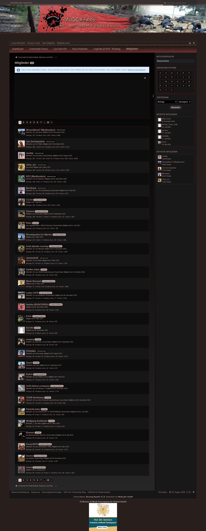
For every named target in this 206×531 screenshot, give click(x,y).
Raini (29, 223)
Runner (30, 432)
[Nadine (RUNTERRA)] (21, 306)
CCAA (29, 200)
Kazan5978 (32, 444)
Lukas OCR (32, 293)
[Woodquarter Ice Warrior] (21, 237)
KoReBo (165, 136)
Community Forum (38, 49)
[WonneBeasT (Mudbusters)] (21, 132)
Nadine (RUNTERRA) (37, 304)
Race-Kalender (80, 49)
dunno (29, 456)
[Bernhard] (21, 190)
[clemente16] (21, 260)
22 (48, 122)
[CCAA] (21, 202)
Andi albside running (37, 246)
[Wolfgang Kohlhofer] (21, 423)
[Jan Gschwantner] (21, 143)
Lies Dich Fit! (60, 49)
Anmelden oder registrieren (21, 3)
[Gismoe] (21, 213)
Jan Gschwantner (35, 141)
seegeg (30, 339)
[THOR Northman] (21, 400)
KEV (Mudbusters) (36, 176)
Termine (38, 147)
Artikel (48, 158)
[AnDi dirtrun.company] (21, 388)
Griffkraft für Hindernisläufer (99, 492)
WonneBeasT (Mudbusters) (40, 130)
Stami (29, 363)
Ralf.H (29, 374)
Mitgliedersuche (165, 57)
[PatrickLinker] (21, 411)
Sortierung (163, 97)
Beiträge (29, 135)
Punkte (53, 135)
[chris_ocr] (21, 167)
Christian (31, 351)
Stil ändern (162, 492)
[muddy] (21, 155)
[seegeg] (21, 341)
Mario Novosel (33, 281)
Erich (29, 316)
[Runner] (21, 435)
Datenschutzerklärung (20, 492)
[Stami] (21, 365)
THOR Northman (35, 397)
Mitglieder (132, 48)
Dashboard (17, 49)
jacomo (165, 130)
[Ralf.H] (21, 376)
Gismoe (30, 211)
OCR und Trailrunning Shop (75, 492)
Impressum (35, 492)
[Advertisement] (82, 99)
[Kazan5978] (21, 446)
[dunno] (21, 458)
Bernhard (31, 188)
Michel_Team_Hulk (170, 124)
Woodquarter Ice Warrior (39, 234)
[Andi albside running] (21, 248)
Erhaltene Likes (41, 135)
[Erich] (21, 318)
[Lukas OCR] (21, 295)
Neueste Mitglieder (167, 114)
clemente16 (32, 258)
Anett (29, 467)
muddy (29, 153)
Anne (164, 142)
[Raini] (21, 225)
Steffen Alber (33, 269)
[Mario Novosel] (21, 283)
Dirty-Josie (166, 119)
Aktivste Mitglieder (167, 152)
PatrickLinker (33, 409)
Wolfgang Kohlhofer (37, 421)
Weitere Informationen (136, 70)
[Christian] (21, 353)
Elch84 (29, 328)
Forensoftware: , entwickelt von (103, 497)
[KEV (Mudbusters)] (21, 178)
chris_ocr (31, 165)
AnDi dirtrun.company (38, 386)
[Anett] (21, 469)
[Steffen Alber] (21, 272)
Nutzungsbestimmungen (52, 492)
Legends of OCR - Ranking (106, 49)
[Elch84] (21, 330)
